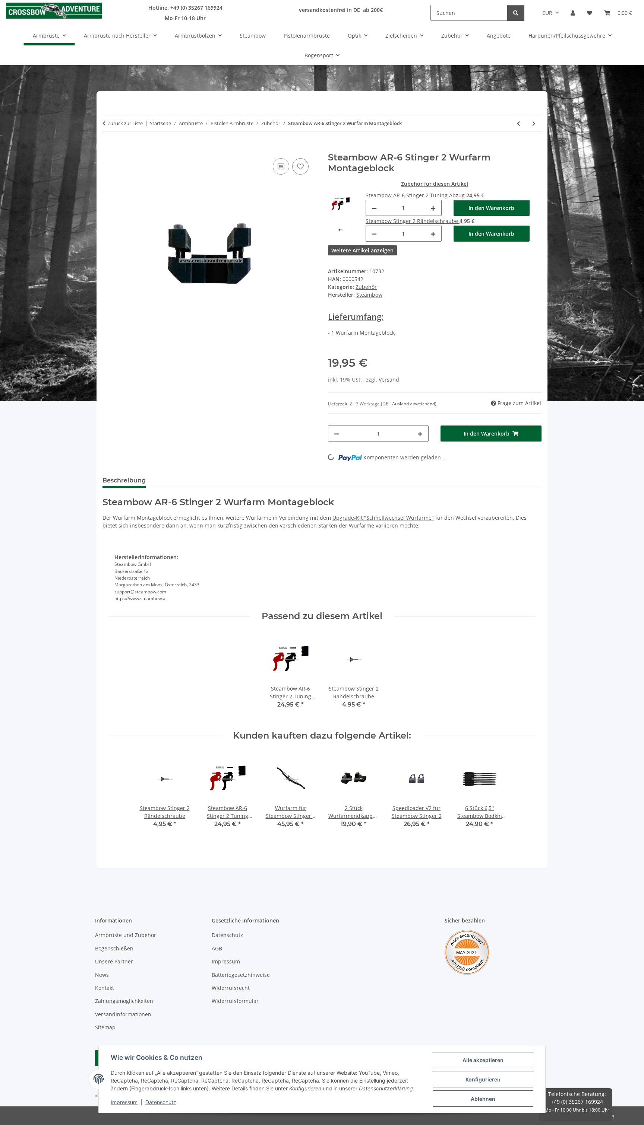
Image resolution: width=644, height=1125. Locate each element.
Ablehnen (483, 1099)
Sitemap (105, 1027)
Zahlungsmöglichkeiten (124, 1000)
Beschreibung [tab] (124, 480)
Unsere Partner (114, 961)
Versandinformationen (123, 1014)
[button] (573, 13)
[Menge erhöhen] (433, 208)
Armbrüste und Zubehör (125, 934)
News (102, 974)
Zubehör (366, 286)
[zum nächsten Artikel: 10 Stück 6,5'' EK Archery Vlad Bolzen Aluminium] (534, 123)
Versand (389, 379)
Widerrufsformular (235, 1000)
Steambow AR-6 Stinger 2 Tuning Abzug (416, 195)
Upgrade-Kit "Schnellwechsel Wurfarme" (383, 517)
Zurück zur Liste (125, 123)
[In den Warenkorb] (108, 148)
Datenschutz (160, 1102)
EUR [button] (547, 12)
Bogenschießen (114, 948)
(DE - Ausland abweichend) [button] (408, 404)
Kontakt (104, 987)
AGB (217, 948)
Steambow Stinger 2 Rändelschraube (413, 220)
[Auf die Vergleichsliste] (281, 166)
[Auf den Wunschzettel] (300, 166)
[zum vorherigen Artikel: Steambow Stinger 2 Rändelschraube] (518, 123)
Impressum (124, 1102)
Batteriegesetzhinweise (241, 974)
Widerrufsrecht (231, 987)
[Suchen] (515, 13)
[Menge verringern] (374, 208)
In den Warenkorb (491, 207)
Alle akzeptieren (483, 1060)
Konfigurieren (483, 1079)
